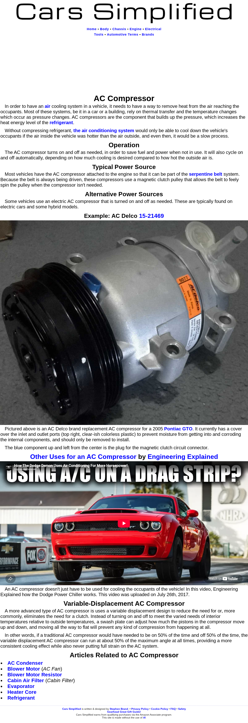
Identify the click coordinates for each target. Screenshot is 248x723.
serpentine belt (205, 174)
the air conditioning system (103, 130)
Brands (148, 34)
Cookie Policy (159, 708)
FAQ (173, 708)
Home (92, 29)
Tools (98, 34)
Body (104, 29)
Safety (182, 708)
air (47, 106)
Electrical (153, 29)
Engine (136, 29)
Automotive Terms (122, 34)
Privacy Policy (140, 708)
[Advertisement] (124, 66)
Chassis (119, 29)
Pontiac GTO (178, 428)
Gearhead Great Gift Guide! (124, 711)
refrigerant (61, 122)
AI (144, 717)
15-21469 (151, 216)
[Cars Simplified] (124, 22)
